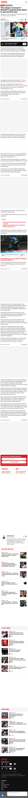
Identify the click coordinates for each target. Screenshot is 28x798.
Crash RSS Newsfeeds (5, 784)
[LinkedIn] (15, 764)
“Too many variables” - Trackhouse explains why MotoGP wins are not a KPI (9, 603)
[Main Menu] (26, 2)
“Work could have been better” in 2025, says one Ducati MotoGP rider (21, 472)
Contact (2, 783)
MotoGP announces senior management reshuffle (15, 650)
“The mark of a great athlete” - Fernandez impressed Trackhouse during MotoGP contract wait (8, 565)
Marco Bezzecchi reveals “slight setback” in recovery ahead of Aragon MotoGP (17, 660)
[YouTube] (11, 764)
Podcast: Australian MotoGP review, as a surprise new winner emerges (6, 472)
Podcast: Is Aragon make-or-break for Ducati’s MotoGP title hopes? (17, 667)
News (11, 5)
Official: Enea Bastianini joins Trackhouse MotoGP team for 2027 (14, 226)
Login (2, 788)
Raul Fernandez (18, 86)
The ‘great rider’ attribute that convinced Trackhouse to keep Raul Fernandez (9, 594)
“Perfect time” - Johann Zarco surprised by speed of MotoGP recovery (18, 723)
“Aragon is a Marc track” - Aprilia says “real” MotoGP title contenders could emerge (9, 574)
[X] (6, 764)
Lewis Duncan (3, 19)
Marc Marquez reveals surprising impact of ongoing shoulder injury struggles (16, 643)
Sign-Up (2, 789)
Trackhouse (24, 80)
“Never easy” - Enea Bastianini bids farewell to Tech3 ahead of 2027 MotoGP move (17, 750)
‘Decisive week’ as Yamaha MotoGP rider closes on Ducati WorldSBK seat (17, 732)
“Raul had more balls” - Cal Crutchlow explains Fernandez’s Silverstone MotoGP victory (10, 555)
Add (24, 44)
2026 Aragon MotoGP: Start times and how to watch (14, 223)
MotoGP (6, 5)
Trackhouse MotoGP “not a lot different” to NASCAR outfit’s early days (9, 584)
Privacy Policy (23, 464)
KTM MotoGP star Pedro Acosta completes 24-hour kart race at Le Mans (16, 634)
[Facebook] (2, 764)
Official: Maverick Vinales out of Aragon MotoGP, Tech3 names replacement (16, 715)
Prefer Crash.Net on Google (11, 43)
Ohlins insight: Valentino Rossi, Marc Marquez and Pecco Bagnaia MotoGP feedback (17, 741)
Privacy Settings (4, 787)
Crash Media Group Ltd (8, 771)
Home (2, 5)
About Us (3, 782)
